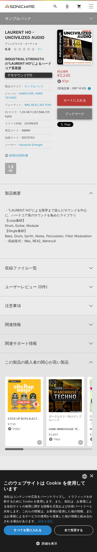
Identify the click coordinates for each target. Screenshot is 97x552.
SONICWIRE (20, 6)
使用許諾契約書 (16, 155)
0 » (40, 49)
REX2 (34, 105)
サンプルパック (34, 86)
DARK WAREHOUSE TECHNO (67, 429)
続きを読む (46, 521)
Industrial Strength (31, 144)
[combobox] (84, 476)
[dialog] (48, 511)
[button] (48, 543)
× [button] (91, 476)
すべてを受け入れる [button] (28, 530)
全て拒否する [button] (73, 530)
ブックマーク (74, 114)
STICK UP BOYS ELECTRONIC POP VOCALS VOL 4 (40, 418)
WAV (27, 105)
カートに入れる (74, 100)
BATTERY (45, 105)
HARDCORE (26, 93)
